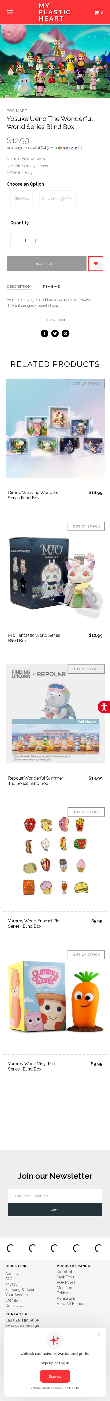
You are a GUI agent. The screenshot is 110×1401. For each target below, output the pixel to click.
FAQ (9, 1279)
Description (19, 286)
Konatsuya (66, 1298)
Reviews (51, 286)
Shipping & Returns (21, 1289)
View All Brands (70, 1304)
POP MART (17, 111)
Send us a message (22, 1325)
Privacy (11, 1284)
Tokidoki (64, 1293)
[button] (55, 147)
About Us (13, 1274)
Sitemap (12, 1300)
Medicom (65, 1288)
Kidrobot (64, 1272)
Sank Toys (65, 1277)
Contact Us (14, 1305)
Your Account (17, 1295)
